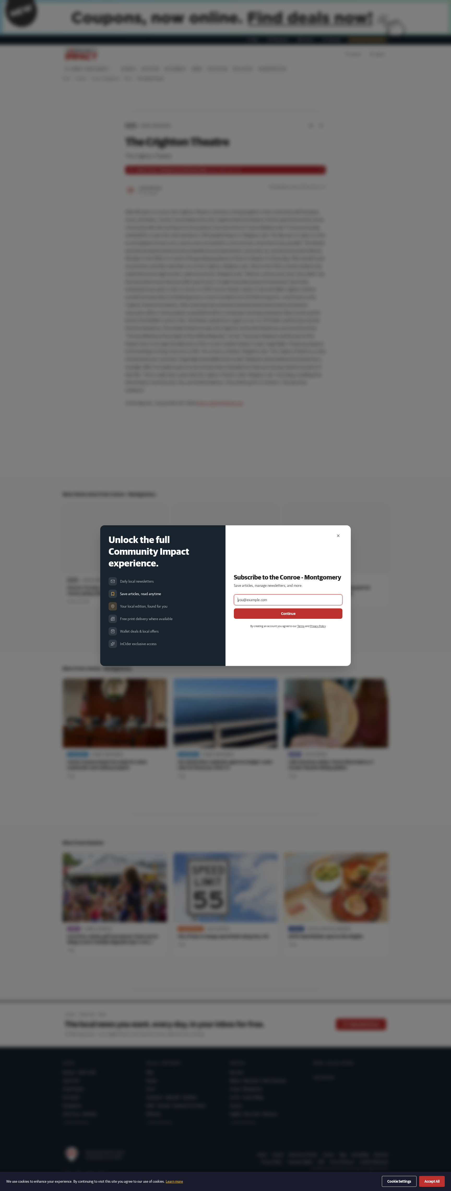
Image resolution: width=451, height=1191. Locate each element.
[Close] (338, 536)
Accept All (432, 1181)
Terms (301, 626)
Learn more (174, 1181)
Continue (288, 614)
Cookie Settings (399, 1181)
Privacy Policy (317, 626)
